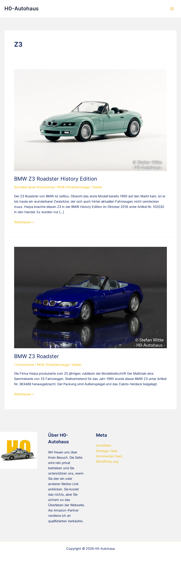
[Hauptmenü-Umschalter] (172, 8)
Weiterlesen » (24, 222)
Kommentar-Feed (109, 456)
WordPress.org (107, 462)
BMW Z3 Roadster (36, 356)
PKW (60, 187)
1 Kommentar (24, 365)
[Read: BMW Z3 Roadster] (90, 297)
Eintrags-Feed (106, 451)
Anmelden (103, 445)
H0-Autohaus (21, 8)
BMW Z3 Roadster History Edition (55, 179)
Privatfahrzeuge (78, 187)
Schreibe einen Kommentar (34, 187)
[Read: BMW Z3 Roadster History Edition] (90, 120)
